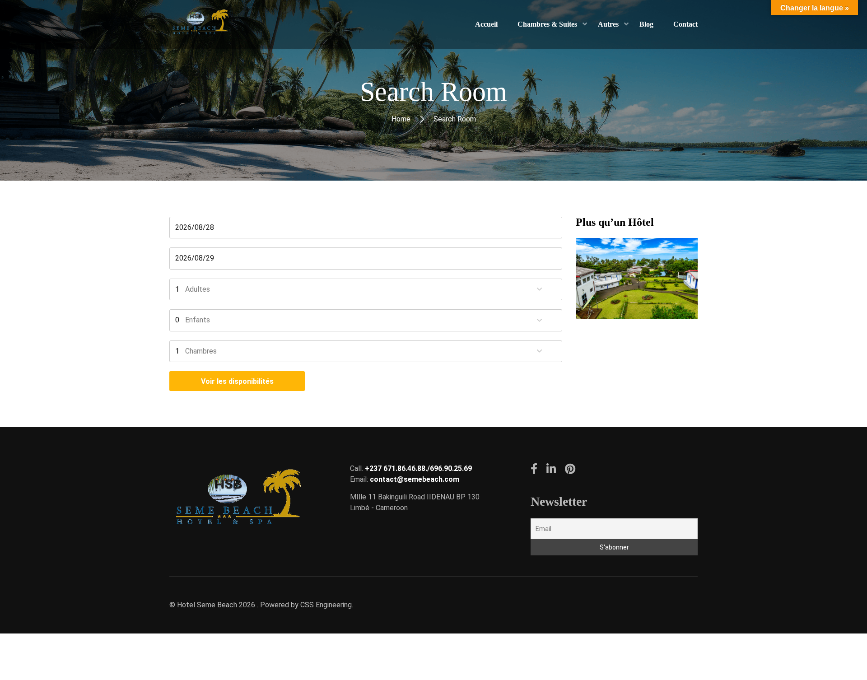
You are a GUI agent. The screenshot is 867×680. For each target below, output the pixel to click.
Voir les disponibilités (237, 381)
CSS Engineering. (326, 605)
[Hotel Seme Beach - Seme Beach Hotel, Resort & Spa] (199, 24)
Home (401, 119)
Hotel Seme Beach (207, 605)
